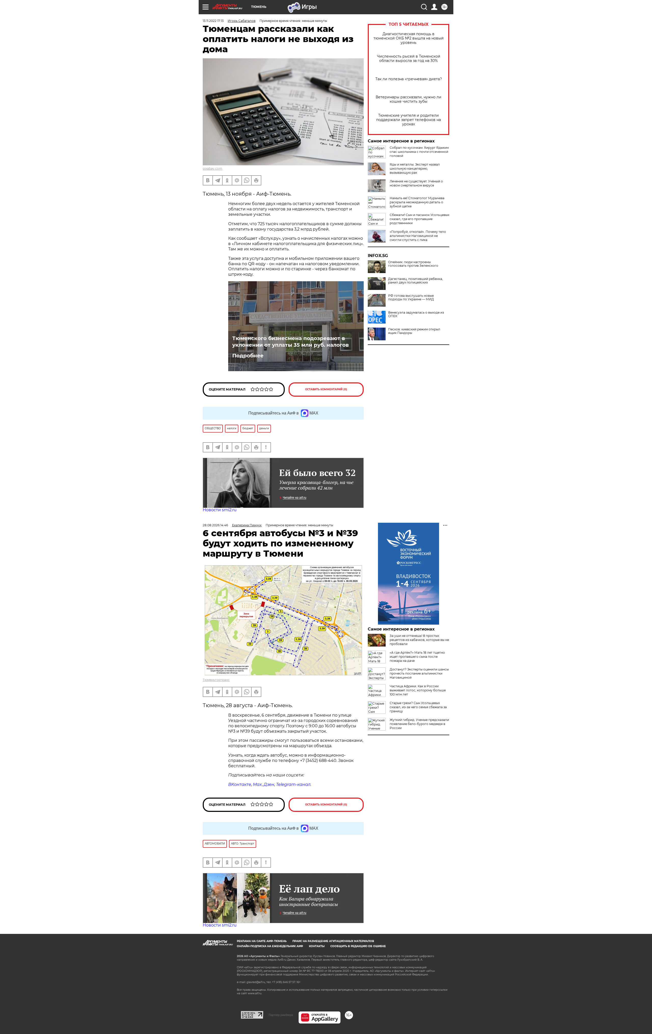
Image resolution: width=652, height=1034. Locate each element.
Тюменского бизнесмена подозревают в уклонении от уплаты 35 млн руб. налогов (290, 341)
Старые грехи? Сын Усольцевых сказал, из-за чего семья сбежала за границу (418, 707)
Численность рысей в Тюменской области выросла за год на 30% (408, 58)
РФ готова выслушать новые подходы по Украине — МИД (411, 297)
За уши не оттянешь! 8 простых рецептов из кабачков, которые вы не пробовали (419, 640)
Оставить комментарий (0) (326, 389)
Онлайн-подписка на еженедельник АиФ (270, 946)
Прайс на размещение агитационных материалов (333, 941)
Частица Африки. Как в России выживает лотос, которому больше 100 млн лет (418, 690)
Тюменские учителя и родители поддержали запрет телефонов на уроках (408, 119)
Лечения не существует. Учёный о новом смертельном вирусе (416, 183)
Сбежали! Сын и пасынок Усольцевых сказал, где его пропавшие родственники (419, 219)
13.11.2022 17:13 (213, 21)
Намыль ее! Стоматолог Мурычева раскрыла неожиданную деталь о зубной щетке (417, 202)
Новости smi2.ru (220, 509)
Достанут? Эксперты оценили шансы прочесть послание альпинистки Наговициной (419, 673)
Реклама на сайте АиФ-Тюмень (262, 941)
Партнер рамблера (281, 1014)
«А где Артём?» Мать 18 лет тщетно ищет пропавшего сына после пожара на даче (417, 657)
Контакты (316, 946)
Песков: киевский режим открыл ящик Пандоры (414, 331)
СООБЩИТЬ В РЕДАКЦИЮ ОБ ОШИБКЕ (358, 946)
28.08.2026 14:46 (215, 525)
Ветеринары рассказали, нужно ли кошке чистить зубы (408, 99)
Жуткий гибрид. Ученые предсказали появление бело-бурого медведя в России (419, 724)
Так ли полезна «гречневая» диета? (408, 79)
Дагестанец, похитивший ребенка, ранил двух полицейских (415, 280)
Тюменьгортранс (216, 680)
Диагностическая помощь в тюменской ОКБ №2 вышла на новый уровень (409, 38)
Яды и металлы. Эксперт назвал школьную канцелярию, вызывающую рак (415, 168)
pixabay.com (212, 168)
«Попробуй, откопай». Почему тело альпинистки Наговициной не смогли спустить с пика (418, 236)
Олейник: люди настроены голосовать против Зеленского (413, 263)
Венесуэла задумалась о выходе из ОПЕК (416, 314)
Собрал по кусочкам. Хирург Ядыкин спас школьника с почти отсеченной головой (419, 152)
